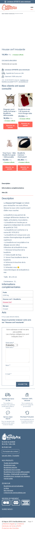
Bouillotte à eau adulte (7, 81)
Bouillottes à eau (9, 465)
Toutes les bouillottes (11, 463)
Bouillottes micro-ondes (12, 470)
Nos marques (8, 490)
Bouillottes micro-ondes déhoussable (17, 472)
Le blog (6, 488)
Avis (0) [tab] (4, 192)
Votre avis (10, 347)
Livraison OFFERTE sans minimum (19, 1)
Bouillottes (6, 13)
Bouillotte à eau (12, 13)
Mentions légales (9, 524)
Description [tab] (6, 183)
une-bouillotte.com (23, 81)
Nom (8, 365)
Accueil (3, 13)
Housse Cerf (7, 302)
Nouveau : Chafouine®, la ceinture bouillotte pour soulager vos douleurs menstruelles (17, 476)
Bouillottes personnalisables (13, 486)
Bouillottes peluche (10, 467)
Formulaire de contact (10, 451)
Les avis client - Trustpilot (10, 456)
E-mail (8, 374)
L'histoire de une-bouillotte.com (15, 493)
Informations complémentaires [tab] (13, 188)
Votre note (10, 343)
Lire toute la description (9, 60)
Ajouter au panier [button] (10, 126)
